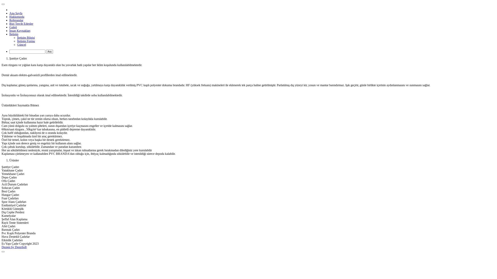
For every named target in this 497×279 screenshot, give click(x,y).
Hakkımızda (16, 16)
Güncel (21, 44)
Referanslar (16, 20)
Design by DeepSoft (14, 247)
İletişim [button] (13, 34)
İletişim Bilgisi (26, 37)
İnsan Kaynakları (19, 30)
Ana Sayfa (15, 13)
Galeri (13, 27)
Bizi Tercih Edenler (21, 23)
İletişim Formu (26, 41)
